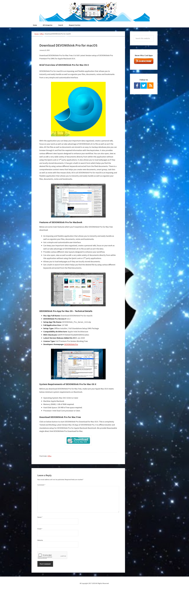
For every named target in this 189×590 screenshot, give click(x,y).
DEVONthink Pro (71, 344)
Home (36, 34)
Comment (41, 485)
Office (42, 34)
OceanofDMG (94, 12)
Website (40, 540)
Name (39, 517)
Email (39, 529)
